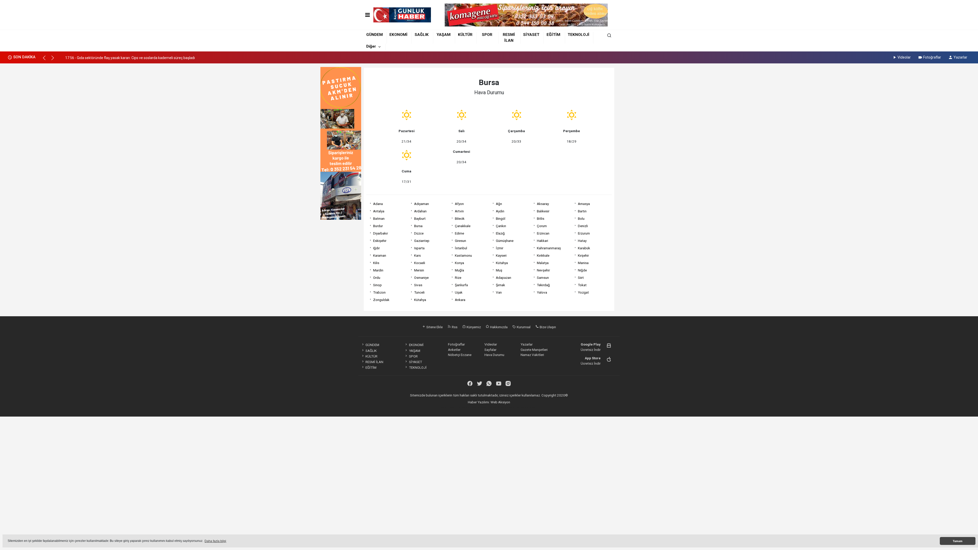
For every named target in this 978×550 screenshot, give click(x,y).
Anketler (454, 350)
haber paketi (470, 407)
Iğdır (376, 248)
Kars (417, 255)
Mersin (419, 270)
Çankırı (501, 226)
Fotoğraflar (932, 57)
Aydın (500, 211)
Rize (458, 278)
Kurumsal (523, 327)
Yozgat (583, 292)
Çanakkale (462, 226)
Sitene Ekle (434, 327)
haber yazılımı (450, 407)
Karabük (584, 248)
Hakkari (542, 241)
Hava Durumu (494, 355)
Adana (378, 204)
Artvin (459, 211)
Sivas (418, 285)
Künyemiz (473, 327)
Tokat (582, 285)
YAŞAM (444, 34)
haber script (529, 407)
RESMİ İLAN (374, 362)
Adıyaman (421, 204)
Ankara (460, 300)
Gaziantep (421, 241)
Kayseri (501, 255)
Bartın (582, 211)
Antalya (378, 211)
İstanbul (461, 248)
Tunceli (419, 292)
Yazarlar (960, 57)
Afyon (459, 204)
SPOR (487, 34)
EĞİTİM (553, 34)
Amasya (584, 204)
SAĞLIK (422, 34)
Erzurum (584, 233)
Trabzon (379, 292)
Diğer (371, 46)
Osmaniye (421, 278)
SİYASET (531, 34)
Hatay (582, 241)
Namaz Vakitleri (532, 355)
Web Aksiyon (500, 402)
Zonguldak (381, 300)
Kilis (376, 263)
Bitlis (540, 218)
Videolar (904, 57)
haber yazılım (509, 407)
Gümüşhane (504, 241)
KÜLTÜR (465, 34)
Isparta (419, 248)
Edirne (459, 233)
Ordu (376, 278)
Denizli (583, 226)
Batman (379, 218)
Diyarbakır (380, 233)
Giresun (460, 241)
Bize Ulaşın (547, 327)
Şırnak (500, 285)
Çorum (542, 226)
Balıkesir (543, 211)
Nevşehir (543, 270)
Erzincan (543, 233)
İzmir (499, 248)
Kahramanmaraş (549, 248)
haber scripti (490, 407)
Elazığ (500, 233)
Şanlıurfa (461, 285)
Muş (499, 270)
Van (499, 292)
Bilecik (460, 218)
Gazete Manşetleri (534, 350)
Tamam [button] (957, 541)
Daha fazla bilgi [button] (215, 541)
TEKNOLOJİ (578, 34)
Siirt (581, 278)
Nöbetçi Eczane (459, 355)
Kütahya (502, 263)
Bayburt (420, 218)
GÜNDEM (374, 34)
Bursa (418, 226)
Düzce (419, 233)
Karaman (379, 255)
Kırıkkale (543, 255)
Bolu (581, 218)
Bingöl (500, 218)
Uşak (459, 292)
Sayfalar (490, 350)
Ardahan (420, 211)
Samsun (543, 278)
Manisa (583, 263)
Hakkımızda (498, 327)
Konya (459, 263)
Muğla (459, 270)
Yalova (542, 292)
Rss (454, 327)
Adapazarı (503, 278)
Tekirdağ (543, 285)
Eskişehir (379, 241)
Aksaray (543, 204)
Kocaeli (419, 263)
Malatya (543, 263)
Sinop (377, 285)
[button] (46, 60)
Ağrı (499, 204)
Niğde (582, 270)
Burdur (378, 226)
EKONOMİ (398, 34)
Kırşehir (583, 255)
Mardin (378, 270)
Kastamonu (463, 255)
